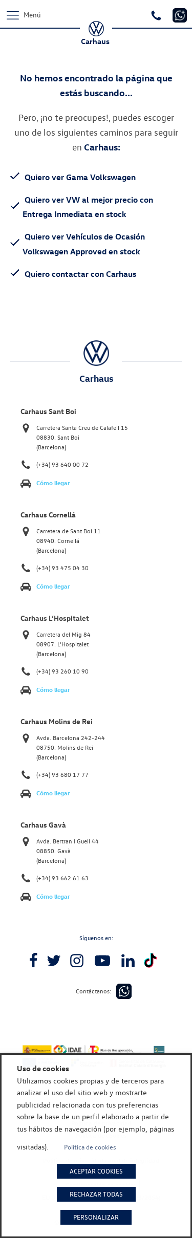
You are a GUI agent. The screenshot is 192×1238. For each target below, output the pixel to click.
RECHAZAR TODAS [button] (96, 1194)
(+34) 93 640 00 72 (62, 464)
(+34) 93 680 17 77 (62, 774)
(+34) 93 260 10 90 (62, 671)
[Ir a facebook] (33, 960)
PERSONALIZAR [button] (96, 1217)
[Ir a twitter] (53, 960)
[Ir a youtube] (102, 960)
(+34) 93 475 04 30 (62, 568)
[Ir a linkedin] (128, 960)
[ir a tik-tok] (150, 960)
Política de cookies (90, 1147)
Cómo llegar (53, 483)
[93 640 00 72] (157, 14)
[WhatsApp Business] (124, 991)
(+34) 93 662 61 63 (62, 878)
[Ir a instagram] (76, 960)
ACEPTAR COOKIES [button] (96, 1171)
